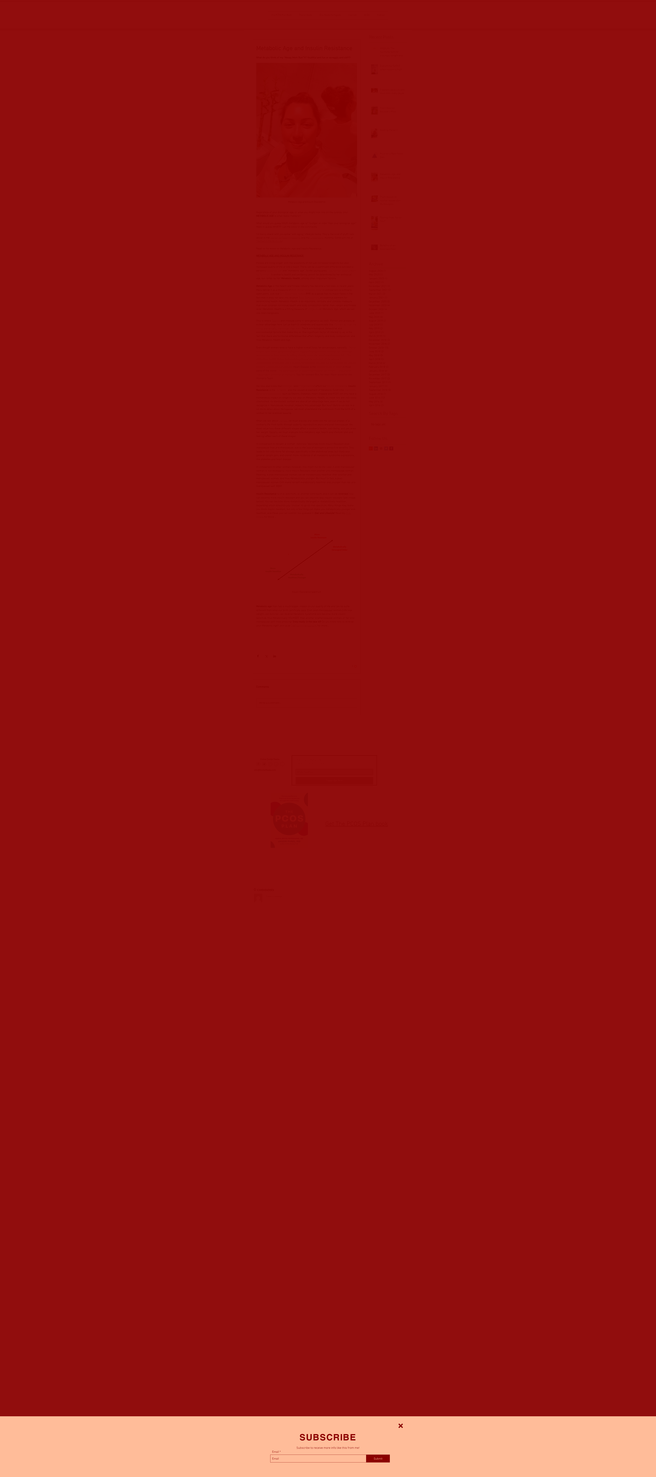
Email (275, 1451)
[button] (400, 1425)
